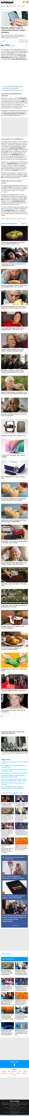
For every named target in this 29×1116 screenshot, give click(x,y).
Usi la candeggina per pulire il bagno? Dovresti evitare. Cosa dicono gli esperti (12, 787)
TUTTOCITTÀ (11, 1104)
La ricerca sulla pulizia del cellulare (13, 86)
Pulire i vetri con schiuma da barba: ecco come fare (13, 783)
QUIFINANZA (24, 1104)
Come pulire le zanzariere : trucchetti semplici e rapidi (14, 762)
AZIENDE (25, 1073)
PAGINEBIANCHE (5, 1104)
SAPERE (25, 1071)
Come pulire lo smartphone (11, 88)
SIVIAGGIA (19, 1104)
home (2, 9)
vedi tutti (14, 925)
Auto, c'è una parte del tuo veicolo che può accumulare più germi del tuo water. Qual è (13, 780)
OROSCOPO (4, 1073)
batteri (9, 112)
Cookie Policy (22, 1107)
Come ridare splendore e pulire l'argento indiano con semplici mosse (13, 776)
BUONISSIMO (12, 1105)
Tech (6, 9)
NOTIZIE (4, 1071)
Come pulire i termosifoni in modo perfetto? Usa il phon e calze (14, 770)
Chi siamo (6, 1107)
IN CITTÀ (11, 1073)
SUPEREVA (17, 1105)
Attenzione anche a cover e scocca (13, 90)
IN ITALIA (18, 1073)
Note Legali (11, 1107)
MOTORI (14, 1071)
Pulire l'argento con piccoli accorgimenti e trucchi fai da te (13, 766)
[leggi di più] (26, 45)
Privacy (16, 1107)
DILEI (16, 1104)
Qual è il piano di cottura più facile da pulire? (14, 773)
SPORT (9, 1071)
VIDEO (19, 1071)
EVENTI (14, 1075)
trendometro (10, 959)
